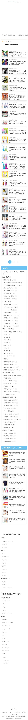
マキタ (4, 635)
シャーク (5, 619)
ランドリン (6, 584)
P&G (3, 550)
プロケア (7, 342)
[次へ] (18, 262)
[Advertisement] (14, 19)
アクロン (5, 575)
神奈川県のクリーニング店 (11, 326)
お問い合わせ (14, 714)
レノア (4, 553)
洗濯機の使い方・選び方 (11, 378)
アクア (4, 657)
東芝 (4, 607)
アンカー (5, 644)
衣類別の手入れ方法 (9, 435)
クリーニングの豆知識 (10, 310)
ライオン (4, 566)
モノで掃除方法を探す (10, 364)
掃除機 (3, 616)
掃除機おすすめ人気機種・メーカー (13, 369)
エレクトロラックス (8, 622)
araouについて (5, 712)
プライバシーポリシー (15, 712)
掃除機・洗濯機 (6, 597)
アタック (5, 547)
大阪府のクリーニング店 (10, 307)
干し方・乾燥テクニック (10, 405)
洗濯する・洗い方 (12, 35)
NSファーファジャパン (7, 587)
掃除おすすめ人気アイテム (11, 367)
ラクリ (6, 348)
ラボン (4, 581)
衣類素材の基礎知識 (9, 441)
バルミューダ (6, 629)
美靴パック (7, 345)
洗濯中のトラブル (9, 394)
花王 (3, 538)
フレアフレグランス (8, 541)
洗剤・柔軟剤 (4, 35)
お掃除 (5, 358)
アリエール (6, 556)
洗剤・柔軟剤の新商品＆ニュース (13, 285)
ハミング (5, 544)
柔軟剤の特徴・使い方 (10, 296)
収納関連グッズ (8, 427)
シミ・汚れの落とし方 (10, 383)
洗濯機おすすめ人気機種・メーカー (13, 375)
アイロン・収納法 (7, 411)
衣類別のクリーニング (10, 312)
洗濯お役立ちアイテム (10, 389)
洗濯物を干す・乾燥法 (9, 397)
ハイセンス (6, 663)
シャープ (5, 610)
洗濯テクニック (8, 386)
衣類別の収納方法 (9, 424)
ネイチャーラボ (6, 578)
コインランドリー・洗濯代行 (11, 391)
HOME (14, 709)
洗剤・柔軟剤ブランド (10, 290)
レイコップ (6, 641)
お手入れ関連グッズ (9, 438)
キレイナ (7, 350)
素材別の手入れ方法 (9, 433)
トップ (4, 572)
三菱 (4, 638)
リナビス (7, 334)
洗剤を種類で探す (9, 293)
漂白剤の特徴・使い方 (10, 298)
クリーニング (6, 301)
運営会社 (24, 712)
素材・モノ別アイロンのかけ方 (12, 419)
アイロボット (6, 650)
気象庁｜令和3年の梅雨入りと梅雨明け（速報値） (14, 716)
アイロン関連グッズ (9, 422)
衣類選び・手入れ (7, 430)
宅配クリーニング (7, 328)
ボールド (5, 559)
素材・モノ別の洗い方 (10, 381)
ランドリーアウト (9, 356)
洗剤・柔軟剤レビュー (10, 288)
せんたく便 (7, 339)
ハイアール (6, 660)
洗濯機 (3, 653)
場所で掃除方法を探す (10, 361)
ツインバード (6, 625)
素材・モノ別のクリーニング (11, 315)
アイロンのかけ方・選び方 (11, 414)
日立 (4, 604)
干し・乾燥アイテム (9, 408)
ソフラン (5, 569)
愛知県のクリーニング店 (10, 320)
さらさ (4, 563)
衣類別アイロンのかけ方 (10, 416)
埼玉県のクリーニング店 (10, 318)
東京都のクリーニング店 (11, 304)
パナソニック (6, 600)
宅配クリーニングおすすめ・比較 (13, 331)
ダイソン (5, 632)
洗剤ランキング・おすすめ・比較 (13, 282)
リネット (7, 337)
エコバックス (6, 647)
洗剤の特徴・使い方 (9, 280)
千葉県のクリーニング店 (10, 323)
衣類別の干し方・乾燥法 (10, 402)
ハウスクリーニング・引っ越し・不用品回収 (13, 273)
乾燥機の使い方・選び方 (10, 400)
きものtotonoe (8, 353)
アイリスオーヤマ (7, 613)
